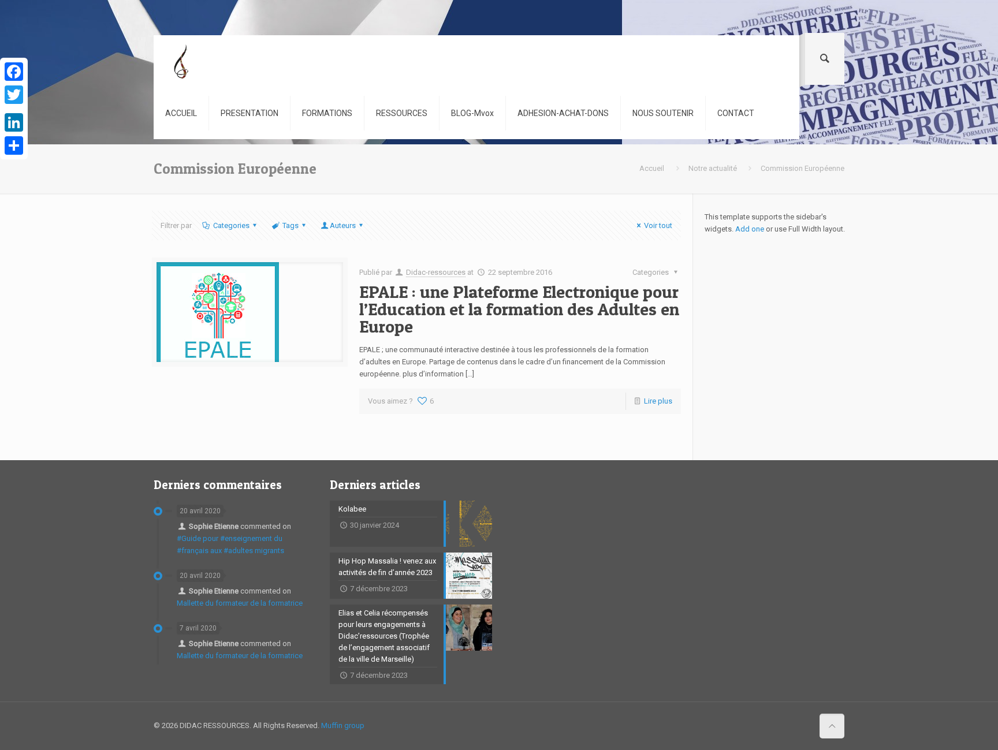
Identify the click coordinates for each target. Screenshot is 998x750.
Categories (231, 225)
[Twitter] (13, 94)
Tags (290, 225)
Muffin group (342, 725)
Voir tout (658, 225)
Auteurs (343, 225)
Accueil (651, 168)
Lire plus (658, 401)
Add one (749, 229)
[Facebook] (13, 71)
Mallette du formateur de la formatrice (240, 603)
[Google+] (13, 108)
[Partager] (13, 145)
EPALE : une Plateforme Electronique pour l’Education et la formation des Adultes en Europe (519, 309)
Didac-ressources (436, 272)
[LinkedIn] (13, 122)
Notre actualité (712, 168)
